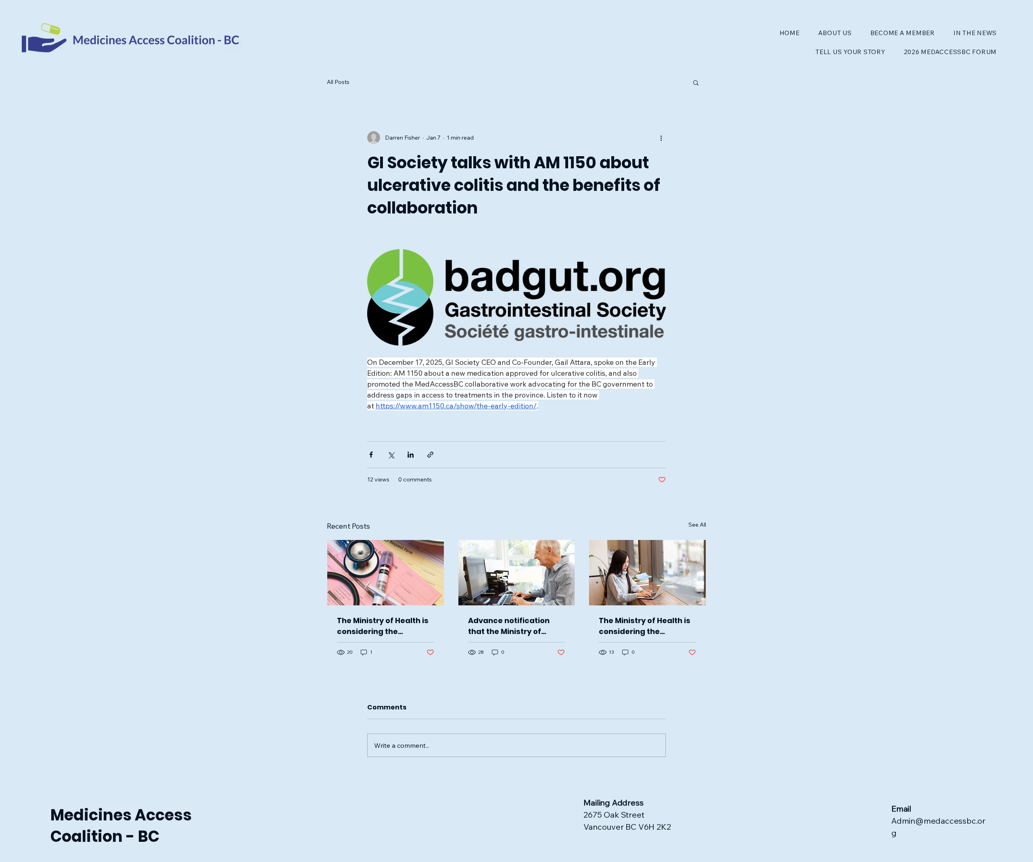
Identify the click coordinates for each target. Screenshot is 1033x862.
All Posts (338, 82)
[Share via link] (430, 454)
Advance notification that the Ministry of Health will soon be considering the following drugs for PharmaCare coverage (512, 626)
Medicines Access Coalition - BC (121, 825)
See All (697, 524)
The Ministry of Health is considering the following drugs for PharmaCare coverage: (383, 626)
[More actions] (661, 137)
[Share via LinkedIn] (410, 454)
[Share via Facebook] (371, 454)
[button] (696, 82)
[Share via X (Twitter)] (391, 454)
